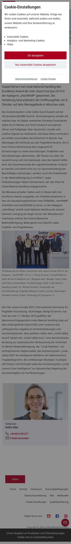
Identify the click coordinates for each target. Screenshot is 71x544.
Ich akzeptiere (35, 55)
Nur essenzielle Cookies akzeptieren (35, 64)
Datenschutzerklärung (26, 78)
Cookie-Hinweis (48, 78)
